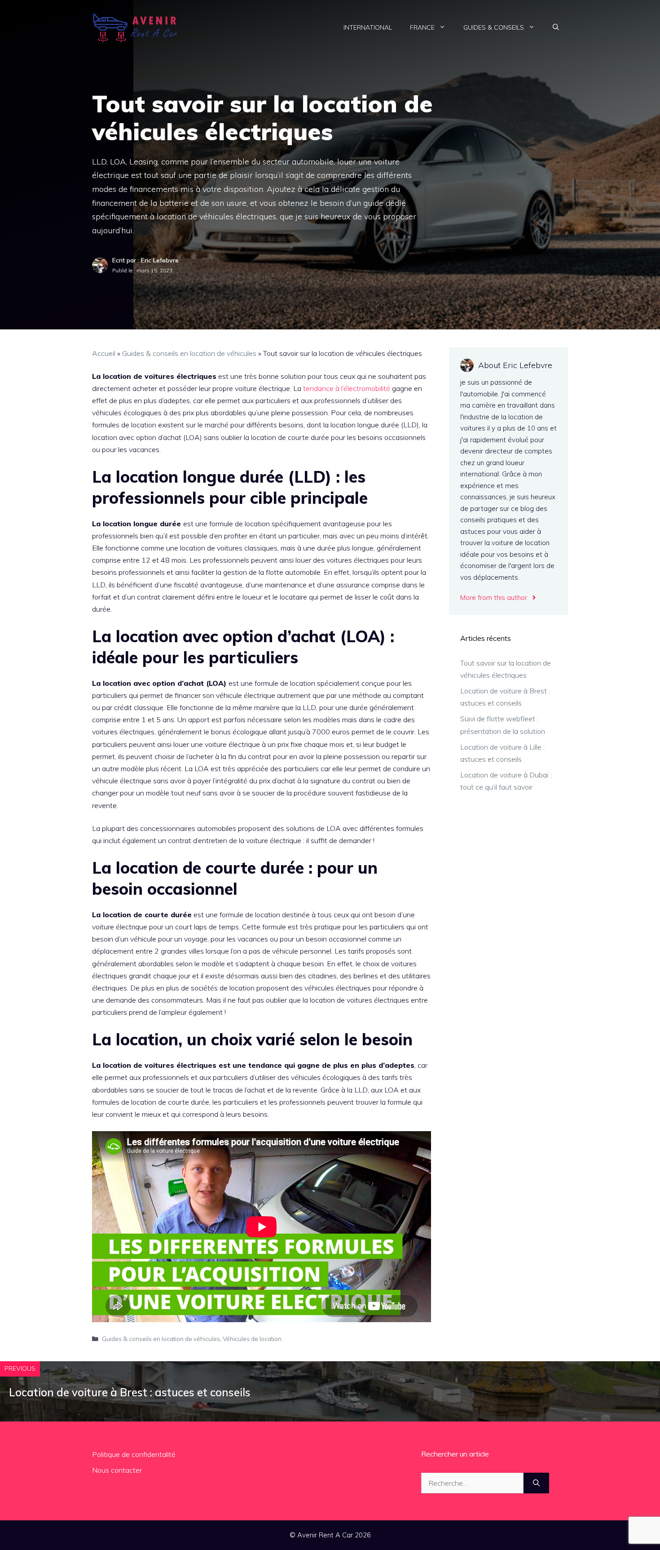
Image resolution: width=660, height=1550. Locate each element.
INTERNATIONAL (367, 27)
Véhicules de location (252, 1338)
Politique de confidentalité (134, 1454)
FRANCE (422, 27)
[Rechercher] (536, 1483)
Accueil (103, 353)
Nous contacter (117, 1470)
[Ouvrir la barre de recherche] (556, 27)
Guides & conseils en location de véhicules (189, 353)
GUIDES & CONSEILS (493, 27)
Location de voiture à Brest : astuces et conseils (130, 1392)
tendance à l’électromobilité (346, 388)
